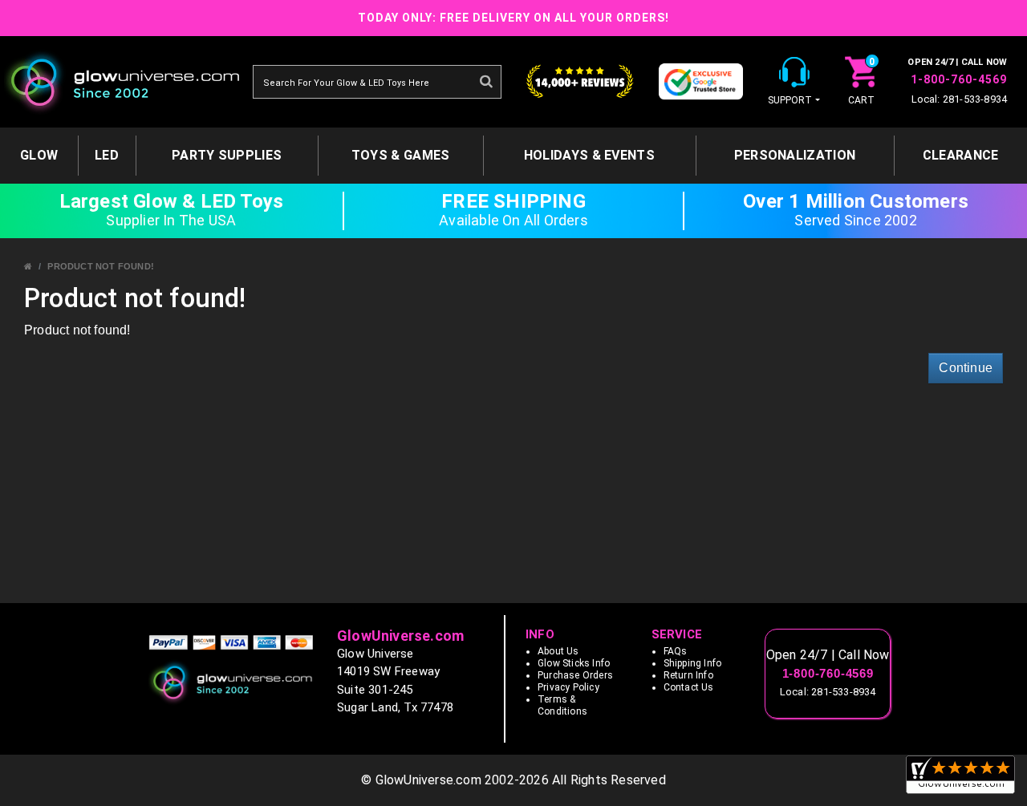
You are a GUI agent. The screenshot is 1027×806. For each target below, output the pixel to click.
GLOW (39, 155)
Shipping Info (693, 663)
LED (107, 155)
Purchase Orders (575, 675)
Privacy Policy (568, 687)
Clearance (961, 155)
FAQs (676, 651)
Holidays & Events (589, 155)
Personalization (795, 155)
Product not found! (100, 266)
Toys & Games (400, 155)
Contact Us (689, 687)
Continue (965, 368)
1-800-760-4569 (959, 79)
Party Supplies (227, 155)
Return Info (688, 675)
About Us (558, 651)
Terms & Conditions (562, 705)
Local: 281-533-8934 (959, 99)
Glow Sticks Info (574, 663)
